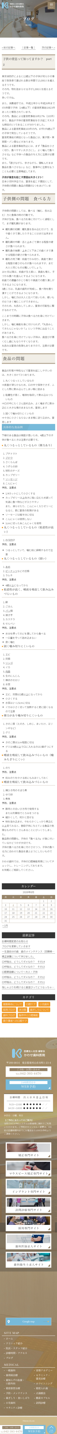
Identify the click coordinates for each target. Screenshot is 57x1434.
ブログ (9, 1358)
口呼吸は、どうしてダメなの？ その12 (23, 977)
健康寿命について (12, 1004)
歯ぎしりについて (39, 1009)
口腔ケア (31, 1004)
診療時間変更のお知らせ (15, 941)
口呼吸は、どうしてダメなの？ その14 (23, 961)
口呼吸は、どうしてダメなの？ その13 (23, 966)
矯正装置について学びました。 (18, 956)
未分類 (22, 1009)
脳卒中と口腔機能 (28, 1015)
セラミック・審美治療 (43, 1377)
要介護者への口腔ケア (15, 1020)
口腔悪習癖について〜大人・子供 (20, 971)
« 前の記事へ (8, 47)
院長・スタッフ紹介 (16, 1348)
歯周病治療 (12, 1375)
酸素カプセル (43, 1398)
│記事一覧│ (28, 47)
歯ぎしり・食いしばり (18, 1398)
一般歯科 (10, 1370)
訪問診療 (40, 1403)
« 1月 (5, 925)
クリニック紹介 (14, 1343)
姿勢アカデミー (44, 1370)
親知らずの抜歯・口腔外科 (15, 1382)
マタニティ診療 (14, 1408)
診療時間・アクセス (16, 1353)
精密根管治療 (13, 1388)
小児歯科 (44, 1004)
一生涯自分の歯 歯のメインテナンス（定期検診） (29, 951)
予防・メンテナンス (16, 1393)
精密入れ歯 (42, 1388)
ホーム (9, 1338)
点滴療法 (40, 1393)
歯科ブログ (9, 1015)
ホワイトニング (44, 1383)
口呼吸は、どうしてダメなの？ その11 (23, 982)
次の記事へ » (48, 47)
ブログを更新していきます (16, 946)
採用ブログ (9, 1009)
